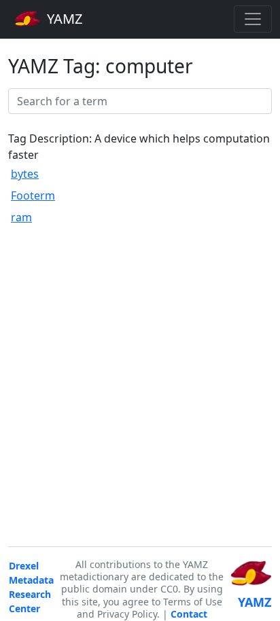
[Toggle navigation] (253, 19)
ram (21, 217)
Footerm (33, 195)
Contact (189, 613)
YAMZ (62, 19)
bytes (25, 173)
